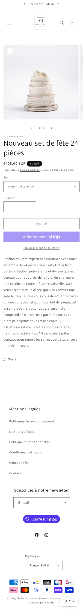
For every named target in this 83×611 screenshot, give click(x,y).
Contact (15, 473)
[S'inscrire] (64, 502)
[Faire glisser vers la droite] (52, 128)
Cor (5, 177)
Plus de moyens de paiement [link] (42, 247)
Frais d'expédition (30, 169)
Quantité (9, 198)
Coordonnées (19, 463)
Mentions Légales (22, 432)
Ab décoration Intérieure (32, 598)
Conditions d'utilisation (26, 452)
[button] (9, 23)
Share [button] (12, 359)
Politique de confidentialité (29, 442)
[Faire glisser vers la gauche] (31, 128)
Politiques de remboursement (31, 421)
